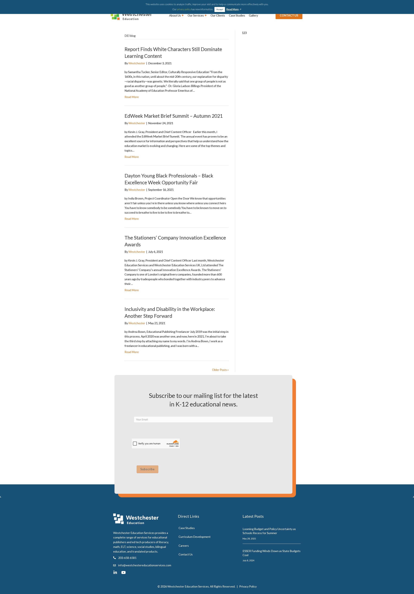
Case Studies (237, 15)
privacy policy (184, 9)
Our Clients (218, 15)
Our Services (196, 15)
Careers (184, 545)
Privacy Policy (248, 586)
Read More (132, 97)
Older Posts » (220, 369)
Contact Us (186, 554)
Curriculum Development (195, 536)
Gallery (253, 15)
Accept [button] (219, 9)
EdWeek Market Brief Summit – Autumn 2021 (174, 116)
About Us (175, 15)
